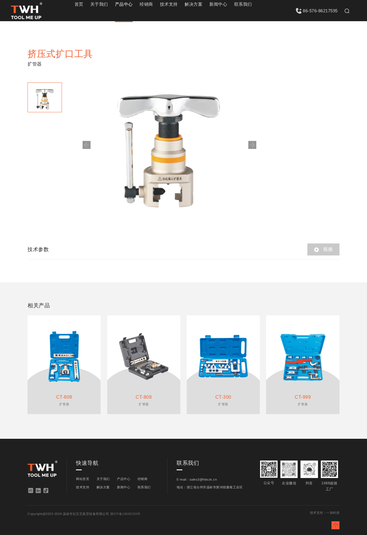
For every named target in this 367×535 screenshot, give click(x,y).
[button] (252, 145)
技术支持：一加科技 (325, 512)
